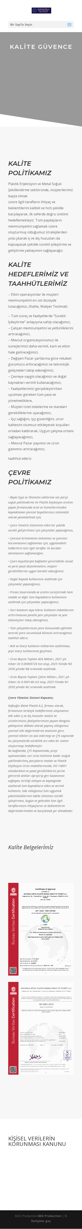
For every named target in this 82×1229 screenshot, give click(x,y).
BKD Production (49, 1216)
